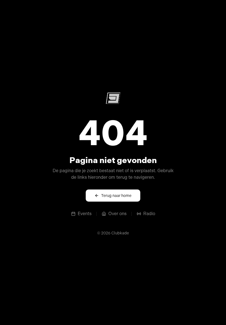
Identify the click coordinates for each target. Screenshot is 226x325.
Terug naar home (116, 195)
